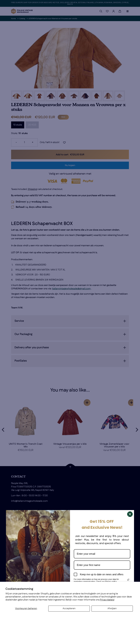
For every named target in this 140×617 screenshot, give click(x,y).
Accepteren (69, 608)
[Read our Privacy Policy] (128, 580)
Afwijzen (112, 608)
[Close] (130, 514)
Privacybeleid (107, 600)
